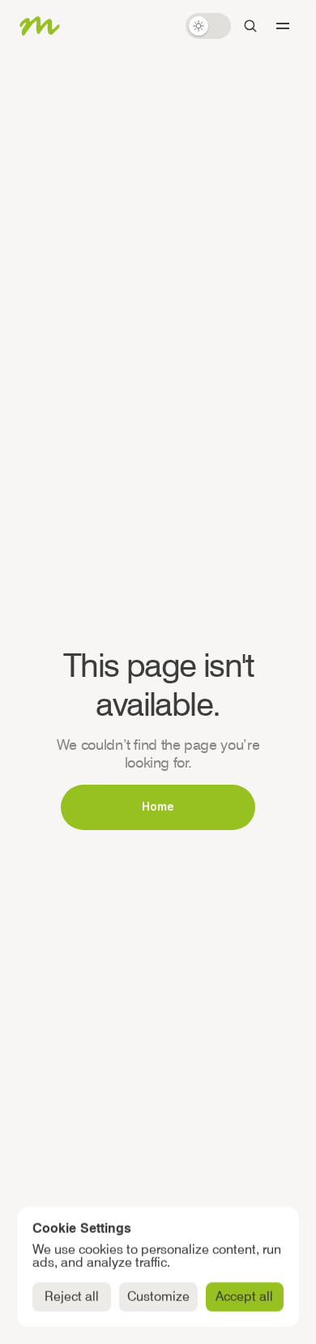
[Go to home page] (40, 26)
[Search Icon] (250, 26)
